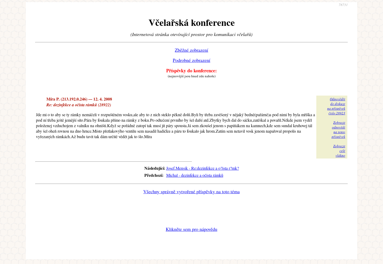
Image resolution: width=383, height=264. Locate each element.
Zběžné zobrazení (191, 50)
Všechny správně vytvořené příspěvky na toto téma (191, 191)
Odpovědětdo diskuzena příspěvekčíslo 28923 (336, 106)
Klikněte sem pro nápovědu (191, 229)
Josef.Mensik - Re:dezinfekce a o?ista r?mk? (202, 168)
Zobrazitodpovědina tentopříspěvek (338, 129)
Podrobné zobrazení (191, 60)
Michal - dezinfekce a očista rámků (194, 175)
